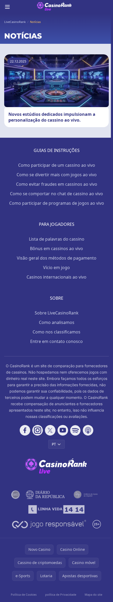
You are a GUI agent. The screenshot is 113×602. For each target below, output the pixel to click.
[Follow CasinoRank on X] (50, 430)
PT (54, 444)
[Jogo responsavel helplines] (49, 524)
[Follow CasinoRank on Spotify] (75, 430)
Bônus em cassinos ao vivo (56, 248)
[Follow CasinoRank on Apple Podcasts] (88, 430)
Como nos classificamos (56, 332)
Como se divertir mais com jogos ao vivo (57, 175)
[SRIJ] (56, 509)
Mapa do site (93, 594)
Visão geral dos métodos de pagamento (56, 258)
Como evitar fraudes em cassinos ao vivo (56, 184)
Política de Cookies (24, 594)
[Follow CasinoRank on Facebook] (25, 430)
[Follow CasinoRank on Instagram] (37, 430)
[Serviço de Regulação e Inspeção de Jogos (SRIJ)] (15, 494)
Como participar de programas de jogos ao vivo (56, 203)
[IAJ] (86, 494)
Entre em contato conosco (56, 341)
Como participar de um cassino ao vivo (56, 165)
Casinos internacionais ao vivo (56, 277)
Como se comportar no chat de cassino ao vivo (56, 194)
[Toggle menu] (7, 7)
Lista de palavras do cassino (56, 239)
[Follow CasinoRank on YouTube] (63, 430)
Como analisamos (56, 322)
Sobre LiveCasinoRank (57, 313)
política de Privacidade (60, 594)
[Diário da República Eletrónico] (45, 494)
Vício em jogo (56, 267)
